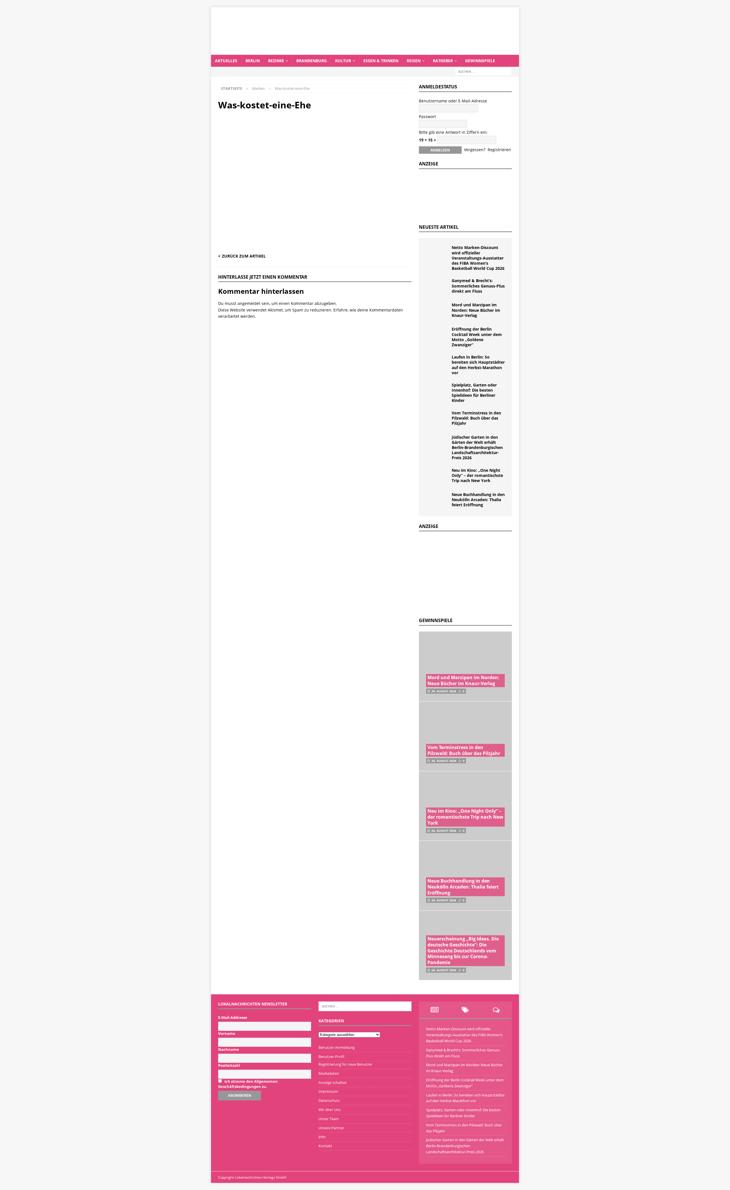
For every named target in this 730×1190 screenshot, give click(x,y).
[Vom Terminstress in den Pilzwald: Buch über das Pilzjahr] (437, 419)
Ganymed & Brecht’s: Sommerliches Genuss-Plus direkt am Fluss (478, 286)
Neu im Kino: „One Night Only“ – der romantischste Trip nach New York (477, 475)
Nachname (228, 1049)
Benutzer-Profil (331, 1056)
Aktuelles (226, 60)
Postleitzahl (229, 1065)
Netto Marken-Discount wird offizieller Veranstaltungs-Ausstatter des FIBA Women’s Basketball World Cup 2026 (478, 258)
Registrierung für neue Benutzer (345, 1064)
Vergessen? (474, 149)
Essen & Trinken (380, 60)
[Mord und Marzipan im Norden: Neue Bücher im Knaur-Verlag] (437, 310)
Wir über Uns (329, 1109)
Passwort (427, 116)
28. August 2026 (443, 761)
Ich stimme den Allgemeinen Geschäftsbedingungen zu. (248, 1084)
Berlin (253, 60)
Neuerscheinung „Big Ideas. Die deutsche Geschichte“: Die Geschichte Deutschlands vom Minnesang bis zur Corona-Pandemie (463, 951)
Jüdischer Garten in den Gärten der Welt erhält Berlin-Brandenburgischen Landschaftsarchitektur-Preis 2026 (477, 447)
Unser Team (329, 1118)
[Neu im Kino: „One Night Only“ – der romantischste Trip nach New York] (437, 476)
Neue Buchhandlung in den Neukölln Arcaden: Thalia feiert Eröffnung (478, 499)
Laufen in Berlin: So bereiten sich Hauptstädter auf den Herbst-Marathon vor (478, 364)
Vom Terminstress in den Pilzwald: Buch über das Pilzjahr (476, 418)
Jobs (322, 1136)
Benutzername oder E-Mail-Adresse (453, 101)
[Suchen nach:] (483, 71)
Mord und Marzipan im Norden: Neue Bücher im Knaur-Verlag (476, 310)
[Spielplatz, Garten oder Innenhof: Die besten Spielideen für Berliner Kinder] (437, 391)
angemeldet (249, 303)
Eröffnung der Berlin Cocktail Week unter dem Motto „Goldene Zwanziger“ (477, 336)
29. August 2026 (443, 691)
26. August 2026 (443, 831)
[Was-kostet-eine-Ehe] (314, 245)
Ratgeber (443, 60)
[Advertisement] (461, 572)
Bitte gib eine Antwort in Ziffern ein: (453, 132)
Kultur (343, 60)
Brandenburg (311, 60)
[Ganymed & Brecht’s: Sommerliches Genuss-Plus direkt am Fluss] (437, 286)
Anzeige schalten (333, 1082)
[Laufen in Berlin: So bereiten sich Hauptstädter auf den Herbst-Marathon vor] (437, 363)
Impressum (328, 1091)
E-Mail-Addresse (232, 1017)
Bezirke (276, 60)
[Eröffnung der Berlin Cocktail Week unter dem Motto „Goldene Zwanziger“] (437, 335)
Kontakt (325, 1145)
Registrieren (499, 149)
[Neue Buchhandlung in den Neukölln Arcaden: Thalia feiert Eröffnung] (437, 500)
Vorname (226, 1033)
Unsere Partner (331, 1127)
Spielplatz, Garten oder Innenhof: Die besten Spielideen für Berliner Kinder (474, 392)
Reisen (414, 60)
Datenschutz (329, 1100)
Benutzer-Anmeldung (337, 1047)
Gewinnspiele (480, 60)
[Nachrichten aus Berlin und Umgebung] (365, 51)
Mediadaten (329, 1073)
